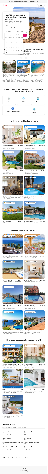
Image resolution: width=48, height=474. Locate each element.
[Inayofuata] (26, 58)
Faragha (21, 471)
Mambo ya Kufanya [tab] (22, 427)
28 (16, 50)
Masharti (26, 471)
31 (6, 52)
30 (21, 50)
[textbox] (10, 31)
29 (18, 50)
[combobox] (16, 27)
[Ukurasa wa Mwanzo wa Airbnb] (5, 5)
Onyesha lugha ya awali (33, 1)
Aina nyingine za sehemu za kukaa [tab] (9, 427)
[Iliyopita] (21, 58)
